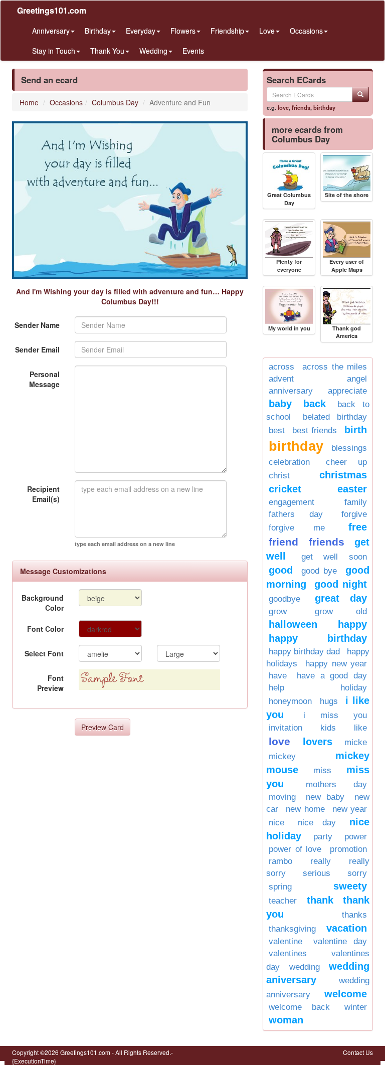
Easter (352, 488)
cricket (285, 488)
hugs (329, 701)
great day (341, 598)
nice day (317, 822)
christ (279, 475)
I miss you (335, 715)
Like (360, 728)
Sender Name (37, 325)
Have (278, 675)
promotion (348, 849)
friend (283, 542)
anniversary (291, 391)
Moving (282, 797)
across (281, 367)
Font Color (45, 629)
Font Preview (50, 683)
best (277, 430)
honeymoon (290, 701)
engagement (291, 502)
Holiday (353, 687)
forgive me (297, 527)
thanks (354, 915)
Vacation (346, 928)
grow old (341, 611)
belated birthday (335, 417)
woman (286, 1019)
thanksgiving (292, 929)
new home (305, 809)
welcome (345, 993)
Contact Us (358, 1052)
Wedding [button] (153, 51)
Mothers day (336, 784)
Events (193, 51)
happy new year (336, 663)
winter (355, 1007)
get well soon (334, 557)
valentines (288, 953)
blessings (349, 448)
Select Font (44, 653)
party (322, 836)
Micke (355, 742)
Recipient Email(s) (43, 494)
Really (320, 861)
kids (328, 728)
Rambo (280, 861)
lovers (317, 741)
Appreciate (347, 391)
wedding (304, 967)
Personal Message (44, 379)
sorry (357, 873)
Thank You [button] (107, 51)
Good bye (319, 571)
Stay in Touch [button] (53, 51)
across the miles (334, 367)
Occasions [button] (306, 31)
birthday (324, 107)
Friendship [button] (227, 31)
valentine (285, 941)
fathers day (296, 514)
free (357, 526)
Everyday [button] (140, 31)
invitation (285, 728)
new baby (325, 797)
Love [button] (267, 31)
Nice (276, 822)
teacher (283, 901)
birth (355, 429)
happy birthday (318, 638)
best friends (314, 430)
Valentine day (340, 941)
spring (280, 887)
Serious (316, 873)
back (314, 403)
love (283, 107)
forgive (354, 514)
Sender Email (37, 349)
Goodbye (284, 599)
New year (349, 809)
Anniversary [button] (51, 31)
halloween (293, 624)
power (355, 836)
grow (278, 611)
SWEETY (350, 886)
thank (320, 900)
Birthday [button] (98, 31)
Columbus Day (115, 102)
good (281, 570)
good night (340, 584)
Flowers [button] (183, 31)
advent (281, 379)
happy (352, 624)
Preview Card (102, 727)
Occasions (66, 102)
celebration (289, 462)
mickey (282, 756)
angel (357, 379)
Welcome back (299, 1007)
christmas (343, 474)
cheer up (346, 462)
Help (276, 687)
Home (29, 102)
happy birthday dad (304, 651)
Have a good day (332, 675)
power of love (295, 849)
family (355, 502)
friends (301, 107)
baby (280, 403)
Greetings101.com (51, 10)
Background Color (43, 603)
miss (322, 770)
